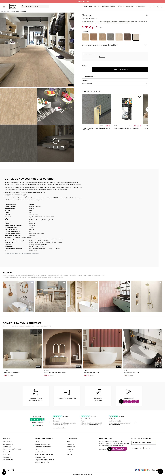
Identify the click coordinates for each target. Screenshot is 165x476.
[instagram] (8, 470)
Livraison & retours (87, 83)
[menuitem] (88, 6)
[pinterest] (12, 470)
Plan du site (7, 452)
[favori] (154, 6)
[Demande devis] (150, 6)
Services (70, 449)
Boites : (84, 66)
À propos (6, 439)
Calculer (102, 57)
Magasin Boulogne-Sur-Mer (44, 460)
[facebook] (4, 470)
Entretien (70, 454)
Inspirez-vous (72, 439)
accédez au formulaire (114, 446)
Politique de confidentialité (44, 454)
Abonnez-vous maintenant (142, 442)
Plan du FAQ (7, 454)
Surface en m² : (89, 54)
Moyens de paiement (42, 444)
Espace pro (7, 457)
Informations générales (44, 439)
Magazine (70, 444)
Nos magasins (8, 444)
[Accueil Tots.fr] (12, 6)
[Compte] (158, 6)
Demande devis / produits (12, 449)
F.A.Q (36, 449)
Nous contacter (105, 439)
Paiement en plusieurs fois (67, 398)
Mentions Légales (41, 452)
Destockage (7, 447)
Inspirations (71, 447)
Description (85, 80)
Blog (68, 442)
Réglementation (40, 457)
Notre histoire (7, 442)
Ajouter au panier (120, 69)
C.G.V (37, 442)
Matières (70, 452)
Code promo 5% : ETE (82, 1)
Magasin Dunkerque (42, 462)
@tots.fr (44, 277)
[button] (4, 472)
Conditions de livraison (43, 447)
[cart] (161, 6)
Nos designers (8, 460)
